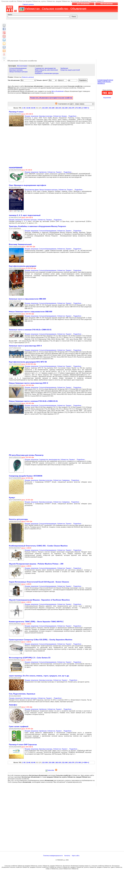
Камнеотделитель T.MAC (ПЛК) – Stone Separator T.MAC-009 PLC (36, 622)
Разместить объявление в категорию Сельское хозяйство (51, 98)
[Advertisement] (62, 39)
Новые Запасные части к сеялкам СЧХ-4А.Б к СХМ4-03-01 (33, 401)
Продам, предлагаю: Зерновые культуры (38, 116)
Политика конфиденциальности (53, 855)
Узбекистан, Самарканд (61, 480)
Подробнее (72, 116)
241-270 (71, 108)
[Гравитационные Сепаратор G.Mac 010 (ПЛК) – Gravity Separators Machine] (17, 654)
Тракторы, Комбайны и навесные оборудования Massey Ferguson (37, 226)
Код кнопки (107, 97)
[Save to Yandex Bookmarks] (4, 54)
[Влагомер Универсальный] (17, 263)
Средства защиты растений (70, 70)
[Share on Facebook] (4, 28)
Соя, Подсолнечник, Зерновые (22, 694)
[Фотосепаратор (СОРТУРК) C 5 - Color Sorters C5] (17, 672)
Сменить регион (28, 4)
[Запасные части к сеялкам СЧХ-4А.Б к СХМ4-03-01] (17, 338)
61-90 (33, 108)
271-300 (78, 108)
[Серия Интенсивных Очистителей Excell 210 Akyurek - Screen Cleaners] (17, 597)
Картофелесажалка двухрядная (22, 266)
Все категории (22, 66)
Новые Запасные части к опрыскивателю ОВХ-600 (30, 312)
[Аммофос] (17, 723)
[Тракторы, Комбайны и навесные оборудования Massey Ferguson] (17, 241)
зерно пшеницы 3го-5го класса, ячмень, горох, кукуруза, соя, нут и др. (39, 676)
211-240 (65, 108)
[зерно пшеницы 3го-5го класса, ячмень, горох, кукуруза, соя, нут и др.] (17, 690)
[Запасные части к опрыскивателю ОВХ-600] (17, 307)
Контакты (67, 855)
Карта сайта (76, 855)
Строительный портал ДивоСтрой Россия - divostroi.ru (105, 81)
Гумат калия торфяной (18, 726)
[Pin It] (4, 36)
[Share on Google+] (4, 32)
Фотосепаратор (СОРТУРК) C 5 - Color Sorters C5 (29, 658)
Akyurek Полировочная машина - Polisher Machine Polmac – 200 (36, 564)
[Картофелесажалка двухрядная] (17, 296)
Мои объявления (107, 4)
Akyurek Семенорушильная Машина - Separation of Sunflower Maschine (39, 600)
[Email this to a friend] (4, 58)
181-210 (58, 108)
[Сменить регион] (28, 77)
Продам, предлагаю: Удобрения (36, 172)
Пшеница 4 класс (16, 112)
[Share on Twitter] (4, 39)
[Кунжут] (17, 516)
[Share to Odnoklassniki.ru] (4, 50)
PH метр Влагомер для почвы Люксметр (26, 455)
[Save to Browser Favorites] (4, 43)
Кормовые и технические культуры (47, 73)
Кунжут (12, 497)
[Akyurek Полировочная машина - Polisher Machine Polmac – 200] (17, 579)
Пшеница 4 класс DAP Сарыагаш (23, 744)
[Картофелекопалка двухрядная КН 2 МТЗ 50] (17, 376)
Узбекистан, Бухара (60, 116)
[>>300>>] (85, 108)
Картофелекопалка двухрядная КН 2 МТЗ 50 (28, 362)
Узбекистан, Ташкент (54, 172)
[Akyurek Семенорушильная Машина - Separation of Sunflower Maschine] (17, 618)
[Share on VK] (4, 47)
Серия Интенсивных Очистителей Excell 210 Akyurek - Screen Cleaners (39, 582)
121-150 (45, 108)
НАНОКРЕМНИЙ (15, 168)
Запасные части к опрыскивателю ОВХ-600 (27, 299)
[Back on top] (4, 25)
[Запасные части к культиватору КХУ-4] (17, 358)
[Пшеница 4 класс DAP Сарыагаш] (17, 759)
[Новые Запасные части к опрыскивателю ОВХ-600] (17, 326)
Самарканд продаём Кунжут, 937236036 (25, 476)
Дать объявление (83, 4)
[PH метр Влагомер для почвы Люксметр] (17, 473)
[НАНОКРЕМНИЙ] (17, 182)
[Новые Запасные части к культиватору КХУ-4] (17, 398)
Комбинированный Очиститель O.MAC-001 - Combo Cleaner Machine (38, 546)
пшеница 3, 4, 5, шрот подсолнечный (24, 215)
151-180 (51, 108)
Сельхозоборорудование (18, 68)
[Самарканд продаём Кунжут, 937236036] (17, 494)
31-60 (28, 108)
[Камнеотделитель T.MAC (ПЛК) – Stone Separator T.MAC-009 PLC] (17, 636)
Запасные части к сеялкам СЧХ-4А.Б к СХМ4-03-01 (30, 330)
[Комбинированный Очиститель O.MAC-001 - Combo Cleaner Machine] (17, 560)
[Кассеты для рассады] (17, 542)
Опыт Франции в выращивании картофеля (27, 185)
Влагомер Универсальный (20, 244)
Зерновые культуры (16, 70)
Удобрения (64, 68)
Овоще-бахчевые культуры (18, 72)
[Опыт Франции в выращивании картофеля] (17, 212)
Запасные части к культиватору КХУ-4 (25, 346)
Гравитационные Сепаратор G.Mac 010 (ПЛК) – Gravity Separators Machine (40, 640)
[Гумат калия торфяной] (17, 741)
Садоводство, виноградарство (45, 68)
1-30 (23, 108)
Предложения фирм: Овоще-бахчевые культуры (41, 190)
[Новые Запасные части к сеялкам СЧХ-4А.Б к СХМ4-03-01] (17, 414)
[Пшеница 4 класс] (17, 126)
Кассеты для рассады (18, 519)
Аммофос (13, 705)
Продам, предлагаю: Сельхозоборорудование (40, 231)
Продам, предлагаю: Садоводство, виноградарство (42, 459)
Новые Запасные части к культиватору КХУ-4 (28, 383)
